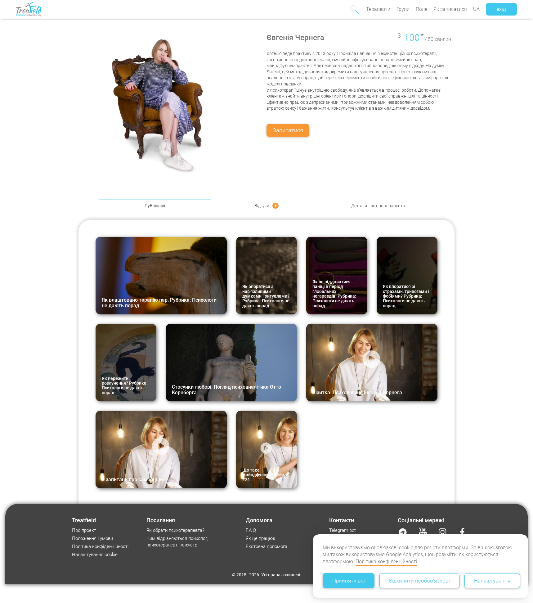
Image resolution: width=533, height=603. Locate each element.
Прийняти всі (348, 581)
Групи (403, 9)
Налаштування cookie (95, 554)
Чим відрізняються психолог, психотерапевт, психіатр (177, 542)
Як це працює (260, 538)
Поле (421, 9)
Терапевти (378, 9)
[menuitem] (378, 9)
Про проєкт (84, 530)
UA (476, 9)
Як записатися (450, 9)
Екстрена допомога (266, 546)
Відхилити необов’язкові (419, 581)
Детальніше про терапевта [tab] (378, 205)
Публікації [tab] (155, 205)
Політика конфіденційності (386, 561)
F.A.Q (251, 530)
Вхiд (501, 9)
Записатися (288, 130)
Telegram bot (342, 530)
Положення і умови (92, 538)
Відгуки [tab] (265, 205)
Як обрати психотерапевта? (175, 530)
